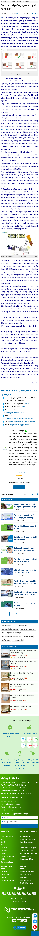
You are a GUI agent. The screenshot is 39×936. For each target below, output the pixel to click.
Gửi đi (19, 826)
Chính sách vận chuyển (28, 848)
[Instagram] (24, 893)
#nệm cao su (28, 636)
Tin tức (13, 1)
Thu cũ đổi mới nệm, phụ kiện (11, 804)
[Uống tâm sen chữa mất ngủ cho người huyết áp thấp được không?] (7, 505)
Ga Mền (3, 842)
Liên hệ (3, 877)
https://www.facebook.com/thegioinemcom (18, 419)
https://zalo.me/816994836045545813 (23, 422)
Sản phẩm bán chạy (7, 862)
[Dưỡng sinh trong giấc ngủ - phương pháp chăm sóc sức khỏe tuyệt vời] (7, 549)
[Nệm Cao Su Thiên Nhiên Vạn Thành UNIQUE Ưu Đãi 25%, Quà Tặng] (5, 676)
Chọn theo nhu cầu (7, 836)
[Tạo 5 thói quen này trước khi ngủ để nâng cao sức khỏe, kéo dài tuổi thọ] (7, 582)
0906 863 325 (26, 407)
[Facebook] (10, 893)
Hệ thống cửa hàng (7, 880)
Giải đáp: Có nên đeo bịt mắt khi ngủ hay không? (26, 538)
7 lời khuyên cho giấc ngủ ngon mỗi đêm (25, 604)
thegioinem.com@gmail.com (19, 425)
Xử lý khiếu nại (25, 836)
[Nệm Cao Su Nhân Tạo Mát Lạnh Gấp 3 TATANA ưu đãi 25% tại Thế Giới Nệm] (5, 698)
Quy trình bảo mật (26, 856)
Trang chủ (6, 1)
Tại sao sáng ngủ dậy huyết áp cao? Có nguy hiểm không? (25, 516)
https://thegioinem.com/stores (13, 413)
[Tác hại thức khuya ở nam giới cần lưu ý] (7, 527)
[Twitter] (34, 893)
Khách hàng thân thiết (27, 839)
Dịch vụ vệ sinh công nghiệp (8, 857)
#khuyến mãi (6, 625)
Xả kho (3, 853)
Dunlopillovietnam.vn (27, 872)
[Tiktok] (14, 893)
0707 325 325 (28, 404)
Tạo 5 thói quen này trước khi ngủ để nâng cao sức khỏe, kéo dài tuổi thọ (25, 582)
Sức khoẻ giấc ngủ (22, 1)
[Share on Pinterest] (37, 13)
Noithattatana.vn (25, 880)
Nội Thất (4, 851)
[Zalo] (4, 893)
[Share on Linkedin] (35, 13)
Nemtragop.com (25, 875)
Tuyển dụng (5, 875)
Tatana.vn (23, 877)
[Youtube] (20, 893)
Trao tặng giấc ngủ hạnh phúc (11, 807)
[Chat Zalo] (35, 916)
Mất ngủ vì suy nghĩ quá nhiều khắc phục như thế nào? (25, 571)
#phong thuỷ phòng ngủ (10, 629)
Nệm (2, 839)
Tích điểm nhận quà (7, 810)
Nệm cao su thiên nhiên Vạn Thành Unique (22, 674)
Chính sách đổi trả (26, 851)
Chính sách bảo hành (27, 845)
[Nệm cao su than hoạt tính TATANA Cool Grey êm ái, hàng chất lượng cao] (5, 653)
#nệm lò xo (6, 640)
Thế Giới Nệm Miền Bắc (28, 883)
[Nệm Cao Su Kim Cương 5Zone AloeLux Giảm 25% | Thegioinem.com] (5, 687)
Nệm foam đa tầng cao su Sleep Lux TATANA (23, 663)
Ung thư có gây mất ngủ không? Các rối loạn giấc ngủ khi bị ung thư (26, 593)
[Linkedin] (30, 893)
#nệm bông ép (18, 640)
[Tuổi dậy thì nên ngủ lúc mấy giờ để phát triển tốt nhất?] (7, 560)
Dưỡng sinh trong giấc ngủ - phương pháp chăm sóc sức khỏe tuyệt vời (24, 549)
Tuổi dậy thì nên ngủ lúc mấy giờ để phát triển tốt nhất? (26, 560)
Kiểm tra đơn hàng (26, 859)
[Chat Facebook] (35, 921)
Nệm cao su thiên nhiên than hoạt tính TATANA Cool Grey (23, 652)
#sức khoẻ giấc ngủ (21, 625)
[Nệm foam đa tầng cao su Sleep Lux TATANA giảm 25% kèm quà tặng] (5, 665)
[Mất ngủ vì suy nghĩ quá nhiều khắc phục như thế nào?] (7, 571)
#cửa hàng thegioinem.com (11, 636)
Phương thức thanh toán (28, 853)
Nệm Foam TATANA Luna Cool (20, 707)
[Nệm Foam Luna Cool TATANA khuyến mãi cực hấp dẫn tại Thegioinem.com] (5, 709)
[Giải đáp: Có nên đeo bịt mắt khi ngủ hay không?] (7, 538)
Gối (2, 845)
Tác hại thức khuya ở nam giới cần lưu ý (25, 527)
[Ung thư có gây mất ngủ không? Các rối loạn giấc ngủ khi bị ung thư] (7, 593)
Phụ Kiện (4, 848)
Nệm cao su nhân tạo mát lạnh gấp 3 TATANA (23, 696)
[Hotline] (35, 927)
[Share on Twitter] (32, 13)
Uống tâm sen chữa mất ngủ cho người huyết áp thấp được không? (25, 505)
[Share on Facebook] (30, 13)
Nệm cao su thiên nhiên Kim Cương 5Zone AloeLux (22, 685)
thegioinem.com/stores (22, 794)
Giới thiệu (4, 872)
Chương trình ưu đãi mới (9, 801)
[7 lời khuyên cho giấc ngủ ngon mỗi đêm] (7, 604)
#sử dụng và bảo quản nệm (11, 633)
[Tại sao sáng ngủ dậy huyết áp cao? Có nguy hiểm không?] (7, 516)
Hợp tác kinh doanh (26, 842)
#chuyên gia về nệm (28, 629)
